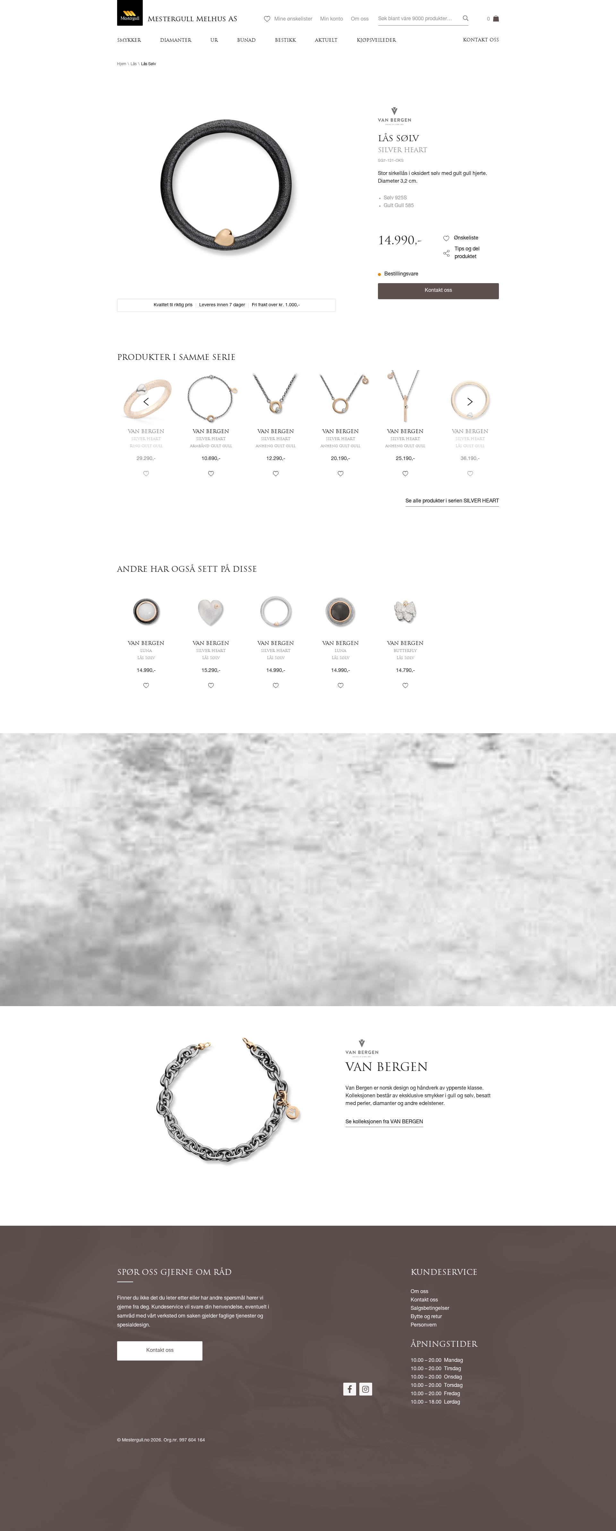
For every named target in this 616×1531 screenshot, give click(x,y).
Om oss (360, 19)
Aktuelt (326, 40)
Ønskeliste (466, 238)
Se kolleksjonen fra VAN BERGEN (384, 1122)
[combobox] (423, 19)
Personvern (424, 1325)
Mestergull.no (136, 1440)
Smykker (129, 40)
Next (470, 429)
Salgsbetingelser (430, 1308)
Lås (134, 64)
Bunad (246, 40)
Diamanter (175, 40)
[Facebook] (349, 1389)
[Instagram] (365, 1389)
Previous (146, 429)
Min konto (331, 19)
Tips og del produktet (467, 253)
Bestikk (285, 40)
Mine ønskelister (293, 19)
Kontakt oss (481, 40)
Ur (214, 40)
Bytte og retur (426, 1317)
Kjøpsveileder (376, 40)
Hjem (121, 64)
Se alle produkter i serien (452, 501)
